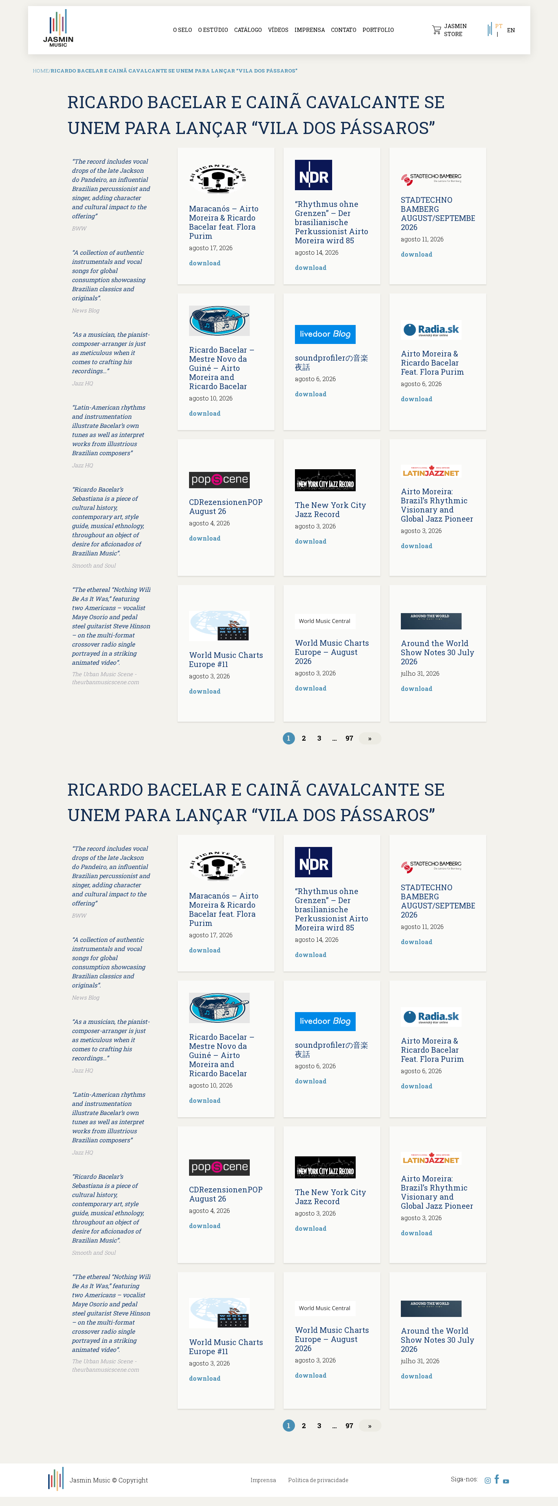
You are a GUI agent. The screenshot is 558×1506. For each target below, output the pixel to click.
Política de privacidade (318, 1480)
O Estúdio (213, 29)
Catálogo (248, 29)
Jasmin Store (455, 30)
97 (349, 738)
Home (41, 70)
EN (511, 30)
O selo (182, 29)
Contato (343, 29)
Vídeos (278, 29)
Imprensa (310, 29)
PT (499, 26)
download (205, 263)
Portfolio (378, 29)
